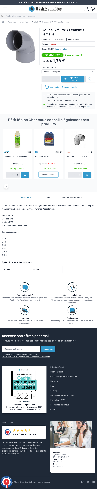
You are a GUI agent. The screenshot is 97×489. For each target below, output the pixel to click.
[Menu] (5, 9)
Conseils (48, 197)
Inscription (48, 349)
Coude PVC (36, 22)
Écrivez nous (58, 466)
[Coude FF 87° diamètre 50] (79, 139)
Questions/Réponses (72, 197)
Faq (52, 386)
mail (88, 107)
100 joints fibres (42, 156)
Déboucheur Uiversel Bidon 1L (16, 156)
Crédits (53, 409)
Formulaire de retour (59, 405)
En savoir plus (61, 49)
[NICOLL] (52, 44)
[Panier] (92, 9)
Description (25, 197)
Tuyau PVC (23, 22)
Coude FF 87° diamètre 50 (77, 156)
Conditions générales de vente (63, 376)
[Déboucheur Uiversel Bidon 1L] (17, 139)
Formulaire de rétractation (62, 395)
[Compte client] (86, 9)
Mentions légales (57, 372)
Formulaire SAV (57, 400)
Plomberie (12, 22)
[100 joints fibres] (48, 139)
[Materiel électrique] (3, 22)
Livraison (54, 381)
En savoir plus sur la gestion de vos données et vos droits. (26, 357)
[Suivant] (6, 186)
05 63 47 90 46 (86, 104)
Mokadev (46, 482)
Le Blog (53, 390)
